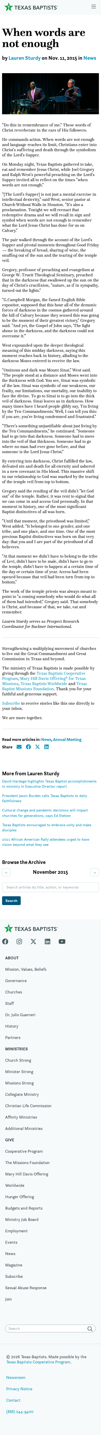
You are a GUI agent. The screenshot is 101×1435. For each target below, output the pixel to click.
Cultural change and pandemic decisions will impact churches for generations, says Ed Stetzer (45, 813)
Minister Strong (19, 1071)
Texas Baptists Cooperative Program (38, 1362)
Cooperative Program (24, 1151)
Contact (13, 1400)
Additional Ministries (23, 1128)
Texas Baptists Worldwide (43, 683)
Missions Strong (19, 1083)
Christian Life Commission (28, 1105)
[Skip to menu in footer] (93, 7)
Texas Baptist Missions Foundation (44, 686)
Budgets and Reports (23, 1208)
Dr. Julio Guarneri (20, 1014)
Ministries (16, 1049)
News (89, 58)
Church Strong (18, 1060)
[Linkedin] (47, 940)
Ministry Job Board (22, 1219)
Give (9, 1140)
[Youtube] (62, 940)
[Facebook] (7, 940)
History (11, 1026)
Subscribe (11, 703)
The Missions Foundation (27, 1162)
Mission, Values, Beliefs (25, 969)
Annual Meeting (67, 739)
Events (11, 1242)
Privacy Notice (19, 1388)
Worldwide (14, 1185)
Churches (13, 992)
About (12, 958)
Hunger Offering (19, 1196)
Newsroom (15, 1377)
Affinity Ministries (21, 1117)
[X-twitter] (33, 940)
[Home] (31, 7)
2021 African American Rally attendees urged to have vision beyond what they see (45, 842)
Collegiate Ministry (22, 1094)
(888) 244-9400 (19, 1411)
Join (8, 1299)
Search (11, 900)
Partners (12, 1037)
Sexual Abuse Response (26, 1287)
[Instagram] (19, 940)
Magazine (13, 1265)
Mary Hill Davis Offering (26, 1174)
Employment (16, 1230)
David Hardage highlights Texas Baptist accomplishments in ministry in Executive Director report (49, 784)
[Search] (91, 1329)
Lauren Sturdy (25, 58)
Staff (9, 1003)
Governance (16, 980)
